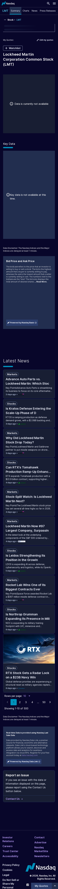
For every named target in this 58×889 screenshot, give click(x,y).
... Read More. (40, 281)
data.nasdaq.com (30, 755)
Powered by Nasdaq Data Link (24, 761)
